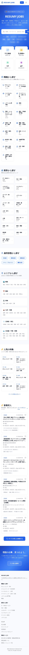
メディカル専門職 (5, 596)
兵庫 (7, 294)
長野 (17, 333)
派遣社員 (22, 258)
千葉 (15, 284)
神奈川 (8, 284)
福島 (12, 324)
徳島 (17, 336)
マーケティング (22, 36)
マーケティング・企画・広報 (8, 593)
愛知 (4, 303)
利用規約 (3, 629)
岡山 (23, 333)
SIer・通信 (4, 608)
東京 (4, 284)
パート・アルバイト (8, 262)
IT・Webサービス (5, 605)
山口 (7, 336)
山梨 (20, 333)
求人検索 (3, 624)
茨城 (18, 284)
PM (25, 39)
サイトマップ (4, 627)
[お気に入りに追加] (25, 415)
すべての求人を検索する (16, 539)
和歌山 (20, 294)
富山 (7, 333)
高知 (4, 338)
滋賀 (14, 294)
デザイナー (19, 39)
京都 (10, 294)
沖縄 (4, 315)
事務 (4, 39)
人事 (13, 39)
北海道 (4, 324)
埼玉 (12, 284)
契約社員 (13, 258)
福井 (14, 333)
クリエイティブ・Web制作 (8, 589)
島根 (14, 336)
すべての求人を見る (22, 408)
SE (17, 42)
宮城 (8, 324)
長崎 (24, 313)
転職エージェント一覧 (7, 643)
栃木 (21, 284)
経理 (9, 39)
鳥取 (10, 336)
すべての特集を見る (14, 394)
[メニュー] (26, 2)
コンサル (13, 42)
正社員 (4, 258)
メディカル (4, 617)
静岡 (7, 303)
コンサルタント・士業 (7, 591)
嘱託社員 (20, 262)
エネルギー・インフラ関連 (8, 610)
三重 (14, 303)
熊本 (7, 313)
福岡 (4, 313)
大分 (15, 313)
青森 (15, 324)
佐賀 (21, 313)
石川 (10, 333)
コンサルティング (5, 612)
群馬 (24, 284)
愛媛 (23, 336)
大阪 (4, 294)
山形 (24, 324)
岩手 (18, 324)
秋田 (21, 324)
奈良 (17, 294)
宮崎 (18, 313)
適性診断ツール (5, 640)
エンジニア (13, 36)
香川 (20, 336)
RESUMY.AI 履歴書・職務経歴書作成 (10, 638)
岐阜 (10, 303)
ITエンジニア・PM (6, 586)
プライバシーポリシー (7, 631)
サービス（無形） (5, 615)
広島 (4, 336)
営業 (7, 36)
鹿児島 (11, 313)
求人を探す (15, 563)
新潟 (4, 333)
